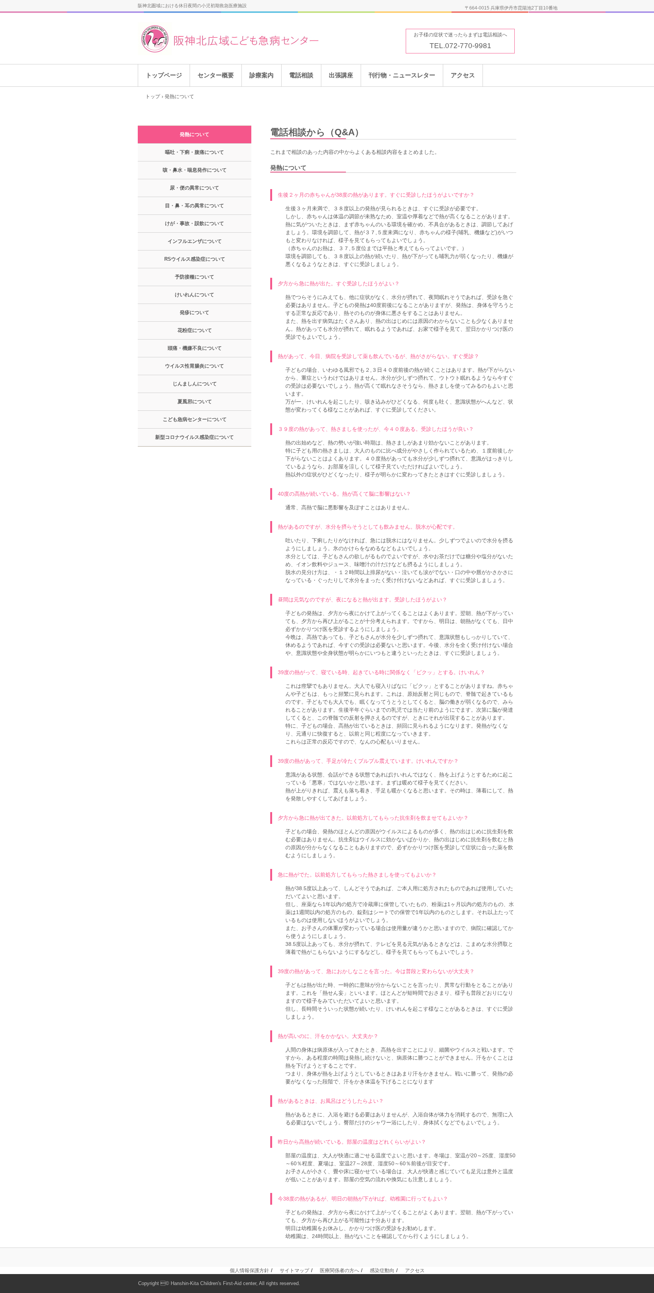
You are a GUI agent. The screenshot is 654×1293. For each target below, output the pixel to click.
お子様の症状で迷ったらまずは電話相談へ (460, 35)
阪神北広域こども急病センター (249, 38)
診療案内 (261, 75)
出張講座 (341, 75)
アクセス (463, 75)
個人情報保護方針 (249, 1270)
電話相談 (301, 75)
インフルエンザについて (195, 241)
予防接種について (194, 277)
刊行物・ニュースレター (402, 75)
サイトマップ (294, 1270)
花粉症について (195, 330)
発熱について (194, 134)
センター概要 (216, 75)
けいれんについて (194, 294)
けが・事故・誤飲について (194, 223)
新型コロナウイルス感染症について (194, 437)
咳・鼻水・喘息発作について (195, 170)
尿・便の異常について (194, 188)
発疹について (194, 312)
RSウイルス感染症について (194, 259)
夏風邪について (195, 401)
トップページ (164, 75)
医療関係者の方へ (339, 1270)
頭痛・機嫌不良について (195, 348)
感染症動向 (382, 1270)
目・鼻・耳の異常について (194, 205)
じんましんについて (195, 384)
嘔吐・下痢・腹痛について (194, 152)
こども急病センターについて (195, 419)
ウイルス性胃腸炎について (194, 366)
